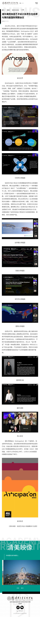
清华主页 (20, 611)
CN (20, 3)
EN (23, 3)
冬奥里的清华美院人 (11, 555)
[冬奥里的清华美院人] (21, 572)
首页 (3, 10)
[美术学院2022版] (9, 3)
